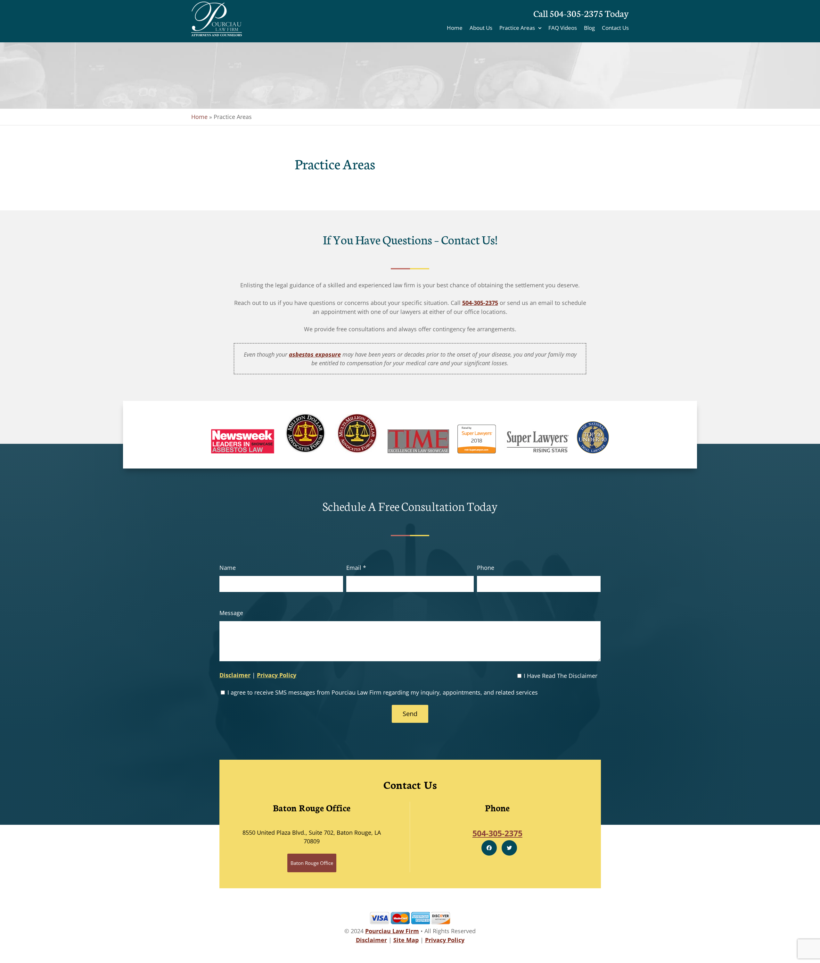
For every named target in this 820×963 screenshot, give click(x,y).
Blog (589, 28)
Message (231, 613)
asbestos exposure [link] (315, 354)
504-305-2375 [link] (480, 303)
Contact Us (615, 28)
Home (455, 28)
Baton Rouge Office (312, 863)
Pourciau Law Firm (392, 931)
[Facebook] (489, 848)
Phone (485, 567)
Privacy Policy (276, 675)
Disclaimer (234, 675)
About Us (481, 28)
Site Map (406, 940)
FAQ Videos (562, 28)
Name (227, 567)
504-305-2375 (576, 13)
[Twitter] (509, 848)
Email (356, 567)
